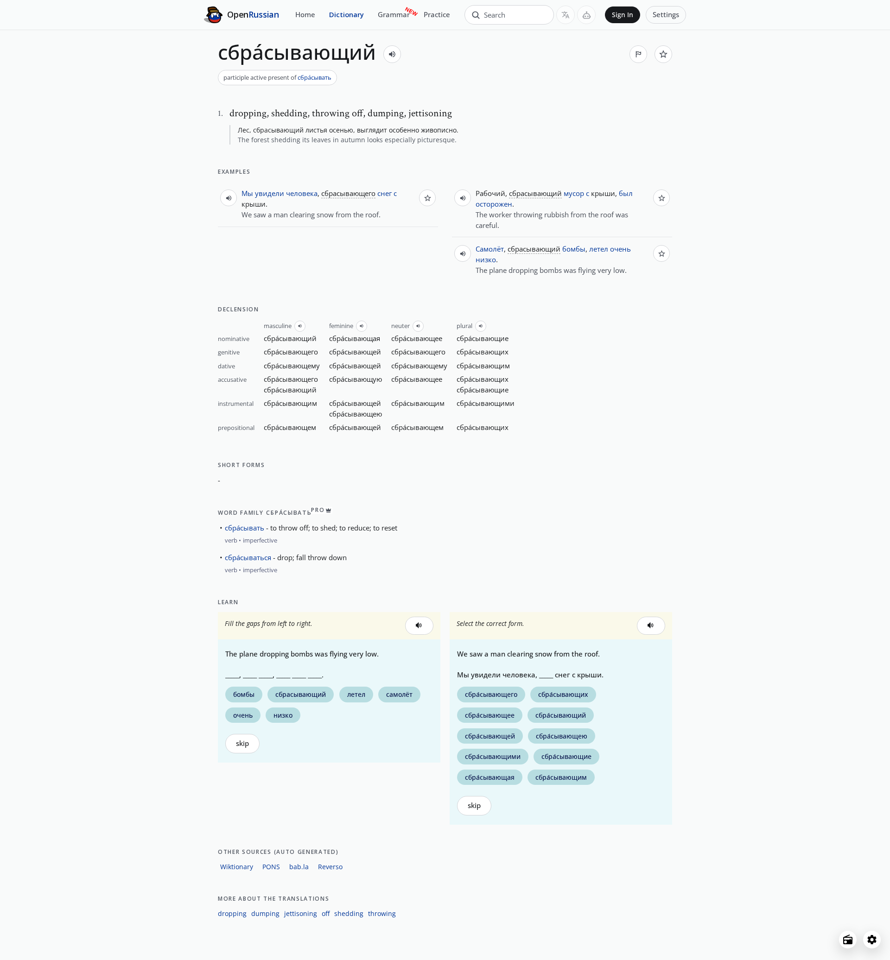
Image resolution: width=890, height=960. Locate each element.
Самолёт (490, 248)
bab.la (299, 866)
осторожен (494, 203)
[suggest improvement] (638, 54)
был (626, 193)
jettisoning (300, 913)
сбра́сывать (314, 77)
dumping (265, 913)
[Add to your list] (663, 54)
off (326, 913)
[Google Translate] (565, 15)
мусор (574, 193)
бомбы (573, 248)
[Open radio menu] (848, 939)
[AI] (586, 15)
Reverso (330, 866)
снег (384, 193)
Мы (247, 193)
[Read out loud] (392, 54)
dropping (232, 913)
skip (242, 743)
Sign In (622, 15)
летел (598, 248)
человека (302, 193)
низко (486, 259)
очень (620, 248)
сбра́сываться (248, 557)
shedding (348, 913)
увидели (269, 193)
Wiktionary (236, 866)
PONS (271, 866)
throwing (382, 913)
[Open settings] (872, 939)
